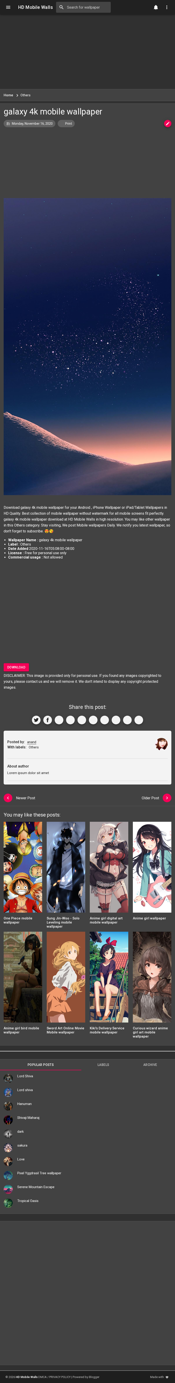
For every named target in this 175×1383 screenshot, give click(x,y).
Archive (150, 1065)
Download (16, 667)
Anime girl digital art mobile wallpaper (106, 920)
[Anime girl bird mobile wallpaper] (23, 979)
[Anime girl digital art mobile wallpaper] (109, 869)
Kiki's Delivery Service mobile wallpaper (107, 1030)
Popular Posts (41, 1065)
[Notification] (155, 7)
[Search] (61, 7)
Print (68, 123)
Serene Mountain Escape (35, 1187)
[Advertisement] (87, 52)
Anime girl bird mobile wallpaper (21, 1030)
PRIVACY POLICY (60, 1377)
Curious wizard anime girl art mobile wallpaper (150, 1032)
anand (31, 742)
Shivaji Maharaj (28, 1118)
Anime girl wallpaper (149, 918)
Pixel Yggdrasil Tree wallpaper (39, 1173)
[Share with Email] (104, 720)
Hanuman (24, 1104)
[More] (138, 720)
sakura (22, 1145)
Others (19, 525)
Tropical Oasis (28, 1201)
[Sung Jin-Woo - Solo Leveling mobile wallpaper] (66, 869)
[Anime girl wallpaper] (152, 869)
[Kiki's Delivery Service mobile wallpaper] (109, 979)
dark (20, 1132)
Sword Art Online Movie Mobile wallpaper (65, 1030)
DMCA (42, 1377)
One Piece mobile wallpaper (18, 920)
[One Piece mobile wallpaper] (23, 869)
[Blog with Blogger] (116, 720)
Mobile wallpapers (91, 525)
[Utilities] (166, 7)
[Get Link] (127, 720)
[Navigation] (8, 7)
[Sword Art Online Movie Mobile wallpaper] (66, 979)
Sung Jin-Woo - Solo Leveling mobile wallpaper (63, 922)
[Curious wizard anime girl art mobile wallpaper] (152, 979)
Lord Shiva (25, 1076)
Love (21, 1159)
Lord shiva (25, 1090)
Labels (103, 1065)
